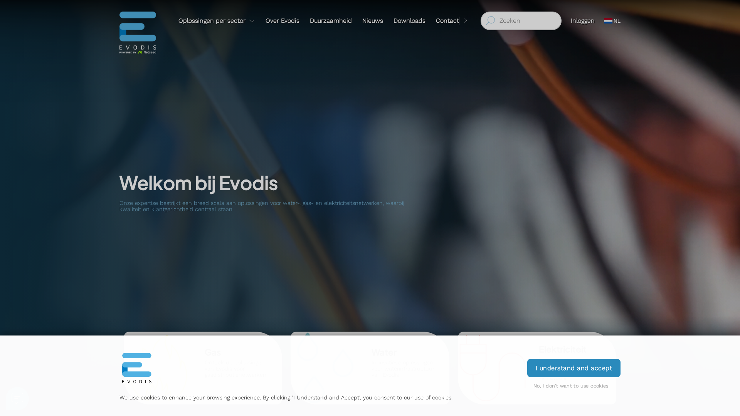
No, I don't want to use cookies (571, 386)
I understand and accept (574, 368)
